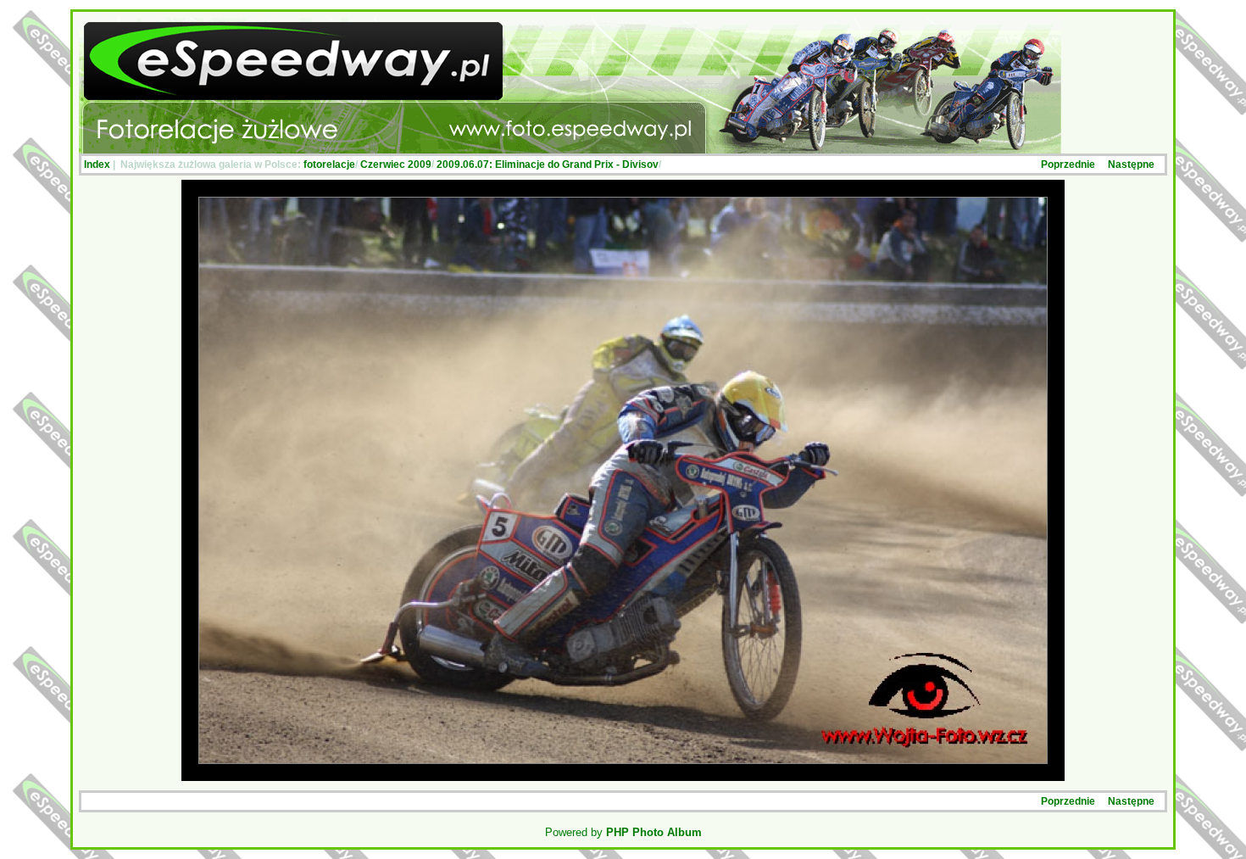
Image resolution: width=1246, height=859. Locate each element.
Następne (1131, 164)
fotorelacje (329, 164)
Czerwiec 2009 (395, 164)
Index (97, 164)
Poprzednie (1068, 164)
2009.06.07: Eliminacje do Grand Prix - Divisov (548, 164)
